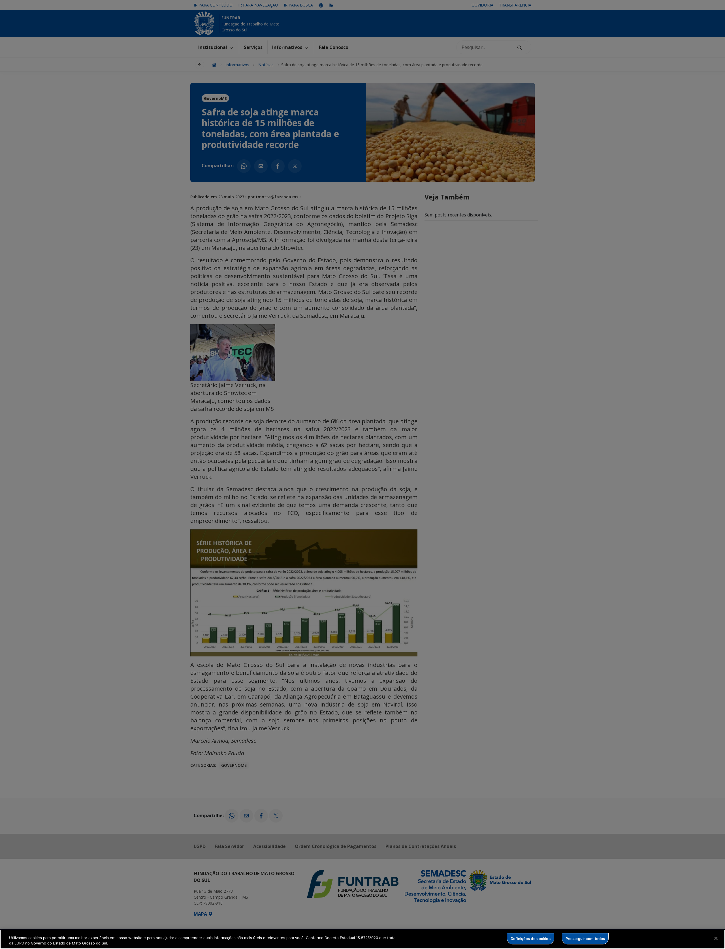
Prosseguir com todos (585, 938)
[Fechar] (716, 938)
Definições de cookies (531, 938)
